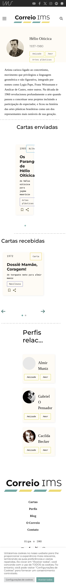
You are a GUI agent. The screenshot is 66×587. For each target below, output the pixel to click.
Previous (3, 311)
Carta (36, 256)
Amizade (36, 54)
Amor (50, 54)
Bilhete (33, 148)
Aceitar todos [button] (45, 579)
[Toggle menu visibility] (4, 18)
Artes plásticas (42, 59)
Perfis (33, 509)
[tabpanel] (24, 181)
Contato (33, 530)
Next (43, 311)
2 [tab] (25, 315)
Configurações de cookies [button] (19, 579)
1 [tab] (25, 225)
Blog (33, 516)
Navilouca (15, 284)
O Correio (33, 523)
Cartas (33, 502)
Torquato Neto (19, 275)
